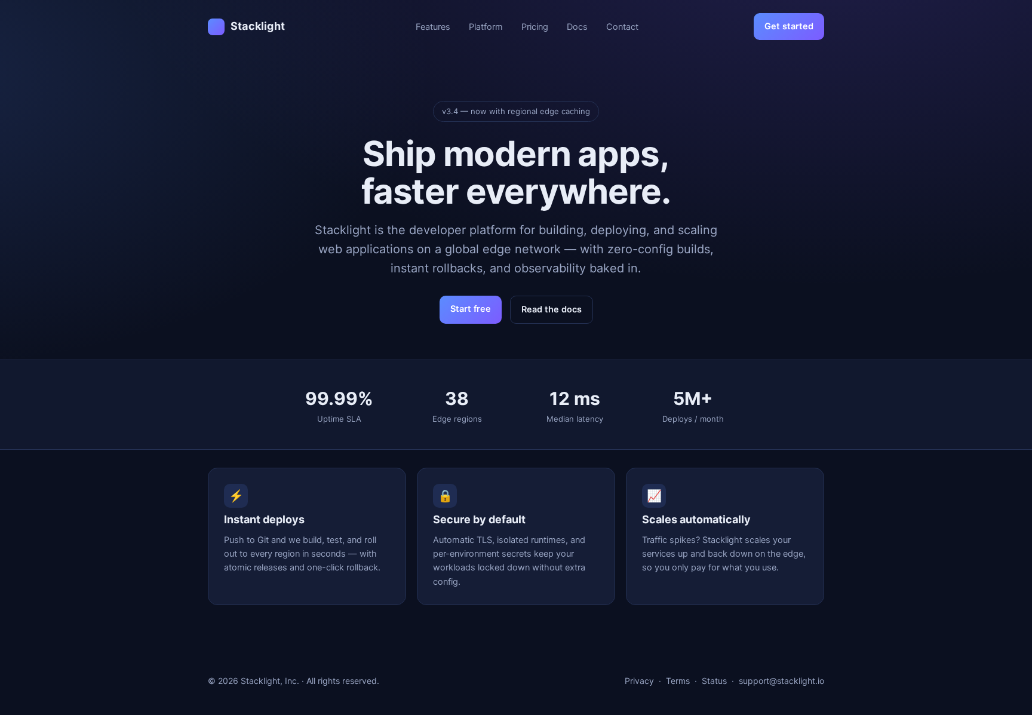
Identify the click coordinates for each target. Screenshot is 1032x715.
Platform (486, 27)
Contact (622, 27)
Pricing (534, 27)
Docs (577, 27)
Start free (470, 308)
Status (714, 681)
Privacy (639, 681)
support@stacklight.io (781, 681)
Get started (788, 26)
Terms (678, 681)
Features (433, 27)
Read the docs (551, 309)
